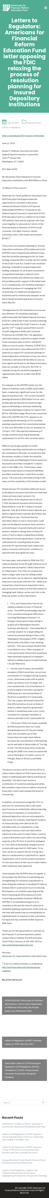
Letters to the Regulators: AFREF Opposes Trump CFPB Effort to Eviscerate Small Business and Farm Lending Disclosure (22, 1150)
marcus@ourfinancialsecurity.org (17, 945)
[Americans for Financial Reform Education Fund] (16, 7)
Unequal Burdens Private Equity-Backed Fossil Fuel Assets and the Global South (23, 1161)
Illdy (12, 1188)
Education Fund (33, 123)
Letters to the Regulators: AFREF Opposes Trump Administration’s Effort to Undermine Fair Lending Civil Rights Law (22, 1137)
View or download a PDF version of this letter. (23, 135)
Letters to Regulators (11, 127)
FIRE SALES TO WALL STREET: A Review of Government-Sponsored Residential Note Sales (24, 1125)
